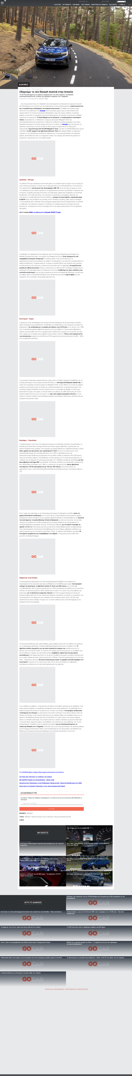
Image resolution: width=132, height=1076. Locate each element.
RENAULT (30, 813)
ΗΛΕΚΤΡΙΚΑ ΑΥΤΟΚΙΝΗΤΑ (99, 4)
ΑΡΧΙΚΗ (21, 89)
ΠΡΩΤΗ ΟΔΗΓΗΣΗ (37, 89)
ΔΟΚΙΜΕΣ (23, 84)
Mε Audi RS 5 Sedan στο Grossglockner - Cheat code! (36, 780)
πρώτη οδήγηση (47, 817)
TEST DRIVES (85, 4)
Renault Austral (36, 817)
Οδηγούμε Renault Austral (62, 817)
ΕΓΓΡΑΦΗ (52, 809)
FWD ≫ (121, 4)
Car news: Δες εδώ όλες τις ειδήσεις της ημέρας (35, 777)
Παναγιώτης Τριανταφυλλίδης (28, 98)
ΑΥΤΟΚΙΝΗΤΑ (66, 4)
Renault (65, 124)
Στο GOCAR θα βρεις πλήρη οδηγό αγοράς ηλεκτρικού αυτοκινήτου (41, 772)
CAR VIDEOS (113, 4)
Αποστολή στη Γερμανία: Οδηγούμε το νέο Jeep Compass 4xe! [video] (42, 786)
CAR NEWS (76, 4)
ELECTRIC (57, 4)
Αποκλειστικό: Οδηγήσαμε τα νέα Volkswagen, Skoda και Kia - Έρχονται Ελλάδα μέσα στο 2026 (50, 783)
